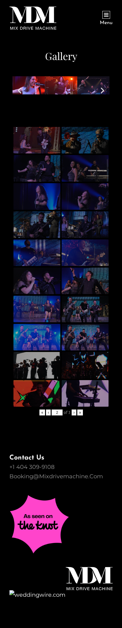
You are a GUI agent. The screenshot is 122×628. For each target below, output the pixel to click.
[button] (19, 90)
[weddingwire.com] (61, 595)
